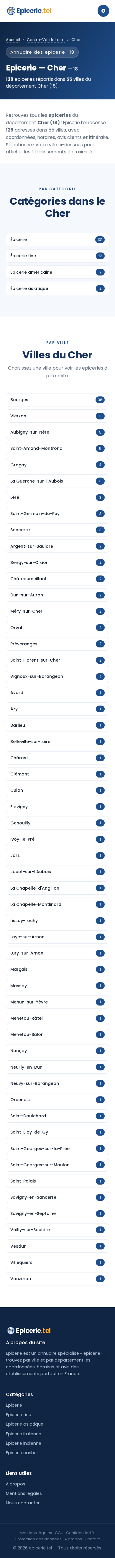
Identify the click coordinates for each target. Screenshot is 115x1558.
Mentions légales (24, 1493)
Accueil (13, 39)
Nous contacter (23, 1503)
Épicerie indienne (23, 1443)
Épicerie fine (18, 1415)
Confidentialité (80, 1533)
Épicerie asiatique (24, 1424)
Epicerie (34, 10)
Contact (92, 1539)
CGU (59, 1533)
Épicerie (14, 1405)
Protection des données (38, 1539)
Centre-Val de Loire (46, 39)
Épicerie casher (22, 1453)
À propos (15, 1484)
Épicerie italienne (23, 1434)
